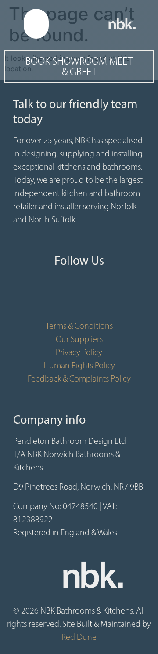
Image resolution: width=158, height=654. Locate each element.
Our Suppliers (79, 339)
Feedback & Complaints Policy (79, 378)
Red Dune (79, 637)
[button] (36, 24)
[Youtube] (79, 297)
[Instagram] (105, 297)
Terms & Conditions (79, 325)
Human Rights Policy (79, 365)
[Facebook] (53, 297)
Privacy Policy (79, 352)
